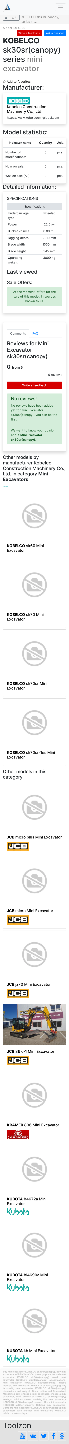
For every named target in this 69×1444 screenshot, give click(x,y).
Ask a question (55, 33)
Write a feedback (29, 33)
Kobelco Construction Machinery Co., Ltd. (26, 109)
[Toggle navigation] (60, 7)
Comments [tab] (18, 333)
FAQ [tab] (35, 333)
